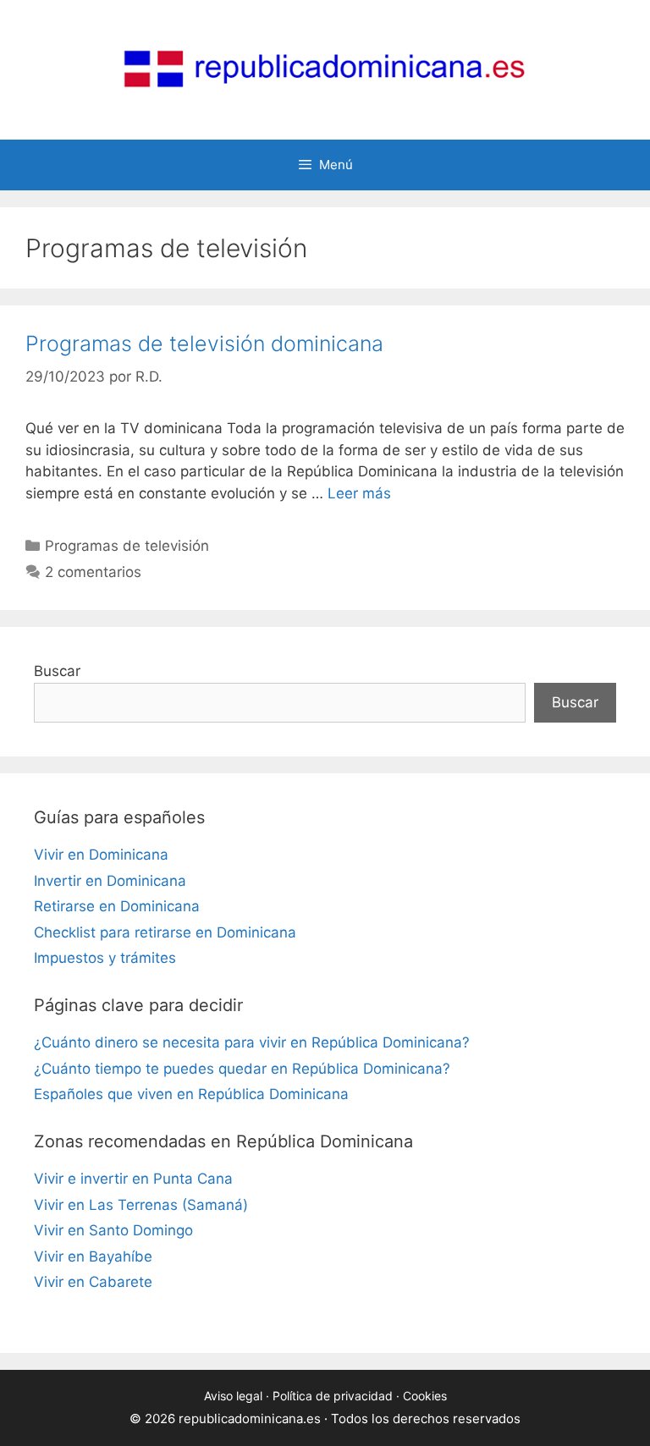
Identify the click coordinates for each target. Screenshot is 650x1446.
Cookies (425, 1395)
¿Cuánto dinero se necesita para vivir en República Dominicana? (252, 1042)
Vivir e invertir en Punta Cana (133, 1178)
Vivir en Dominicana (101, 854)
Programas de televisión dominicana (204, 343)
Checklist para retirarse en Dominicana (165, 932)
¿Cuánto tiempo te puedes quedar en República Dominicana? (242, 1068)
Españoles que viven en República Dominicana (191, 1094)
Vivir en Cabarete (93, 1281)
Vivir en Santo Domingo (113, 1230)
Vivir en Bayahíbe (93, 1256)
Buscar (57, 671)
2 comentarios (93, 572)
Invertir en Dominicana (110, 880)
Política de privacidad (333, 1395)
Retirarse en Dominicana (117, 906)
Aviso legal (233, 1395)
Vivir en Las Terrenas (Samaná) (141, 1204)
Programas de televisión (127, 545)
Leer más (359, 493)
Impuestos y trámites (105, 957)
